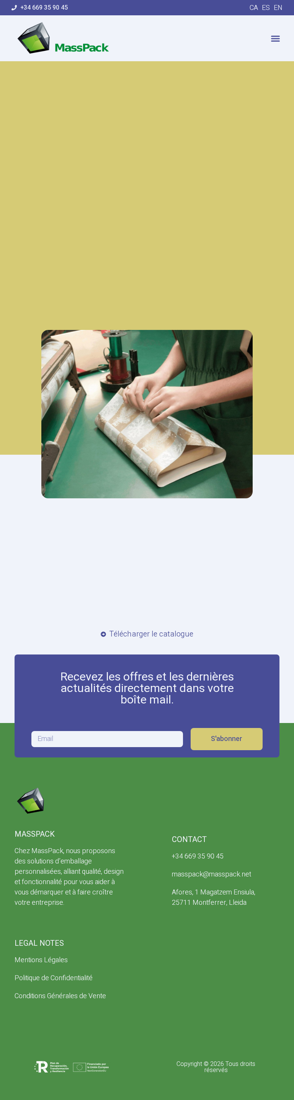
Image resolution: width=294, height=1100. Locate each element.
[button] (275, 38)
